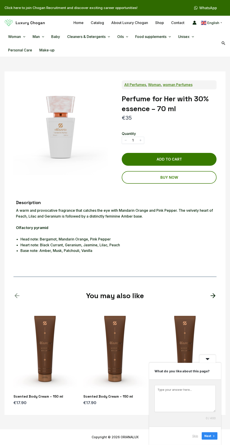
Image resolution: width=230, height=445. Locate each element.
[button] (23, 36)
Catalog (97, 22)
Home (78, 22)
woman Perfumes (177, 84)
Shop (159, 22)
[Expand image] (102, 86)
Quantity (129, 133)
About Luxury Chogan (129, 22)
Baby (55, 36)
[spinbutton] (133, 140)
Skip (195, 436)
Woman (154, 84)
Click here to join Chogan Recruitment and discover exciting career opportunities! (70, 8)
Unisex (184, 36)
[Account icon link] (194, 23)
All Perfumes (135, 84)
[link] (213, 295)
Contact (177, 22)
